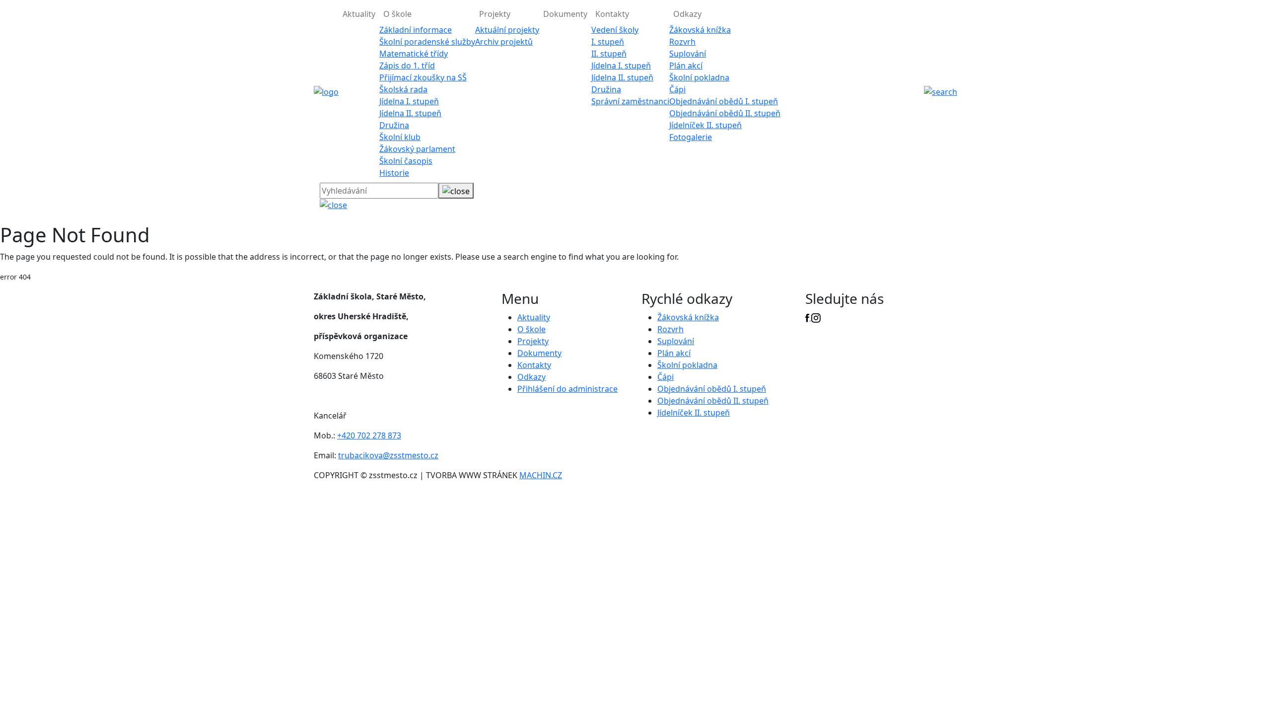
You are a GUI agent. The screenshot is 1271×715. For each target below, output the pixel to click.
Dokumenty (565, 13)
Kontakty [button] (612, 13)
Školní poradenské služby (427, 41)
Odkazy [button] (687, 13)
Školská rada (403, 89)
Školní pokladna (699, 77)
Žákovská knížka (700, 29)
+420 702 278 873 (369, 435)
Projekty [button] (494, 13)
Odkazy (531, 376)
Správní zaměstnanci (630, 101)
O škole (531, 329)
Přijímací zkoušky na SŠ (423, 77)
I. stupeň (607, 41)
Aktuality (359, 13)
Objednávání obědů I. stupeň (723, 101)
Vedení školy (614, 29)
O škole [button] (397, 13)
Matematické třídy (413, 53)
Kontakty (534, 364)
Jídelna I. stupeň (409, 101)
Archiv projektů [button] (504, 41)
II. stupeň (609, 53)
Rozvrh (682, 41)
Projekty (533, 341)
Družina (394, 125)
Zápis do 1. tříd (407, 65)
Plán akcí (686, 65)
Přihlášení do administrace (567, 388)
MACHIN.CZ (540, 475)
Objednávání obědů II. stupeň (724, 113)
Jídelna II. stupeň (410, 113)
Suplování (687, 53)
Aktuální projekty (507, 29)
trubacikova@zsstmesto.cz (388, 455)
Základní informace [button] (415, 29)
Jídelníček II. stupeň (705, 125)
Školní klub (400, 137)
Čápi (677, 89)
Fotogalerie (690, 137)
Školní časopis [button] (405, 160)
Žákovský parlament (417, 148)
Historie (394, 172)
